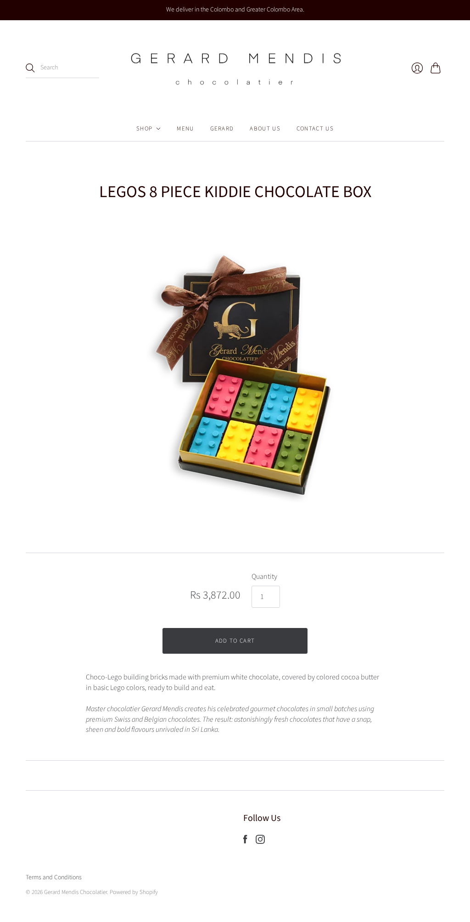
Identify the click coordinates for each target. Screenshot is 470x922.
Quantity (264, 576)
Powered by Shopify (134, 892)
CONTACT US (315, 128)
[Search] (30, 68)
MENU (185, 128)
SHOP (144, 128)
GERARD (222, 128)
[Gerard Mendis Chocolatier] (235, 68)
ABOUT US (265, 128)
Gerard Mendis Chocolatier (75, 892)
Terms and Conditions (54, 877)
